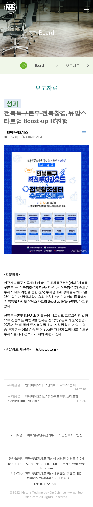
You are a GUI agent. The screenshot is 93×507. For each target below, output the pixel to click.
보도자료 (73, 66)
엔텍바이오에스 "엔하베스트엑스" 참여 (50, 385)
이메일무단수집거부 (40, 435)
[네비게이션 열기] (86, 8)
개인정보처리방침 (70, 435)
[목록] (83, 132)
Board (39, 65)
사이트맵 (17, 435)
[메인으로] (10, 7)
